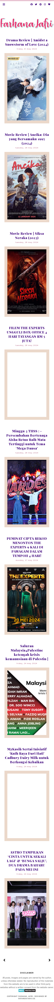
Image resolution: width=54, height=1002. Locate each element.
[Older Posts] (50, 960)
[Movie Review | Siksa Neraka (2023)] (26, 281)
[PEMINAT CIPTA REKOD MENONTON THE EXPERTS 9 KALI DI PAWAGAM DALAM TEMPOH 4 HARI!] (26, 599)
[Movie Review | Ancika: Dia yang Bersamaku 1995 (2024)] (26, 187)
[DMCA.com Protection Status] (27, 991)
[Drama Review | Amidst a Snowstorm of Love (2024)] (26, 88)
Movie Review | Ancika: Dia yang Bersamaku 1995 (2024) (27, 138)
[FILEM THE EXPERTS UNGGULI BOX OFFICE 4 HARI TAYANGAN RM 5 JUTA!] (26, 384)
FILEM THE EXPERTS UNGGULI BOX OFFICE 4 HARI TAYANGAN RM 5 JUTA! (27, 334)
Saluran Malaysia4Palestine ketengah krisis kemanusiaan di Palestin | (26, 652)
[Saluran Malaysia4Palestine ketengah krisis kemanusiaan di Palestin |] (26, 702)
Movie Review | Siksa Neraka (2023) (27, 235)
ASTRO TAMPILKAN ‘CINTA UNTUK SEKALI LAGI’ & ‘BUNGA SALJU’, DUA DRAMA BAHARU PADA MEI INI (27, 861)
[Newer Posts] (4, 960)
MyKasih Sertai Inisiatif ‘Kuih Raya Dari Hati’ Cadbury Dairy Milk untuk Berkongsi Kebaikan (27, 755)
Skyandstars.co (26, 999)
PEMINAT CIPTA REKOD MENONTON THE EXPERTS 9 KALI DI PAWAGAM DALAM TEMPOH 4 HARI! (27, 547)
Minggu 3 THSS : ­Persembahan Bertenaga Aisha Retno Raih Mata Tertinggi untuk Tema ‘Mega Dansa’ (26, 439)
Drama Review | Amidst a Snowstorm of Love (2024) (27, 42)
